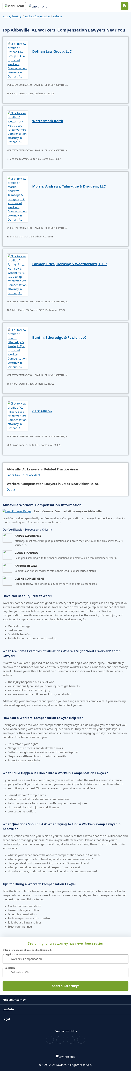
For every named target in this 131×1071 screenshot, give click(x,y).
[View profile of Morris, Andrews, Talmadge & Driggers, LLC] (17, 199)
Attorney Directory (12, 16)
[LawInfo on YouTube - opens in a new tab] (71, 1040)
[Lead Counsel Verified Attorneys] (17, 511)
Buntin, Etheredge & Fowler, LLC (59, 337)
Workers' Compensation (37, 16)
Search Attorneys (65, 986)
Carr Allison (42, 411)
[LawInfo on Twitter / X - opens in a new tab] (60, 1040)
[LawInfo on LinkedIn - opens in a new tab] (81, 1040)
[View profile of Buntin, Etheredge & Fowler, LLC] (17, 348)
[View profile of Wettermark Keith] (17, 127)
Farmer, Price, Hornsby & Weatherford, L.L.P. (69, 264)
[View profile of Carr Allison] (17, 415)
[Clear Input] (124, 959)
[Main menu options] (14, 6)
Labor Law (13, 475)
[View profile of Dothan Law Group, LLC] (17, 60)
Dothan (12, 489)
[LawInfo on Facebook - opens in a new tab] (50, 1040)
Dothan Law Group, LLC (52, 51)
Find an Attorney (14, 1000)
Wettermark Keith (47, 121)
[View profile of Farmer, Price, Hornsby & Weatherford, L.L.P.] (17, 274)
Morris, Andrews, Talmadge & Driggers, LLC (69, 186)
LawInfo (8, 1009)
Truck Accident (30, 475)
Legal (6, 1019)
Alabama (57, 16)
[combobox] (65, 959)
